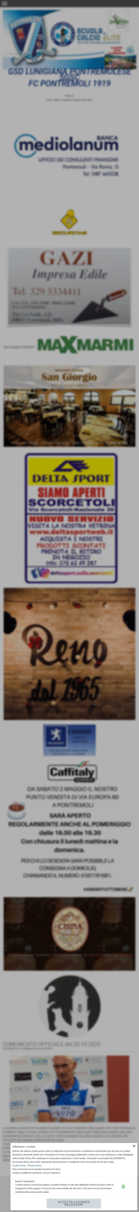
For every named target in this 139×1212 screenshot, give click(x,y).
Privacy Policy (34, 1165)
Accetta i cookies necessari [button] (74, 1203)
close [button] (134, 1146)
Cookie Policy (19, 1165)
